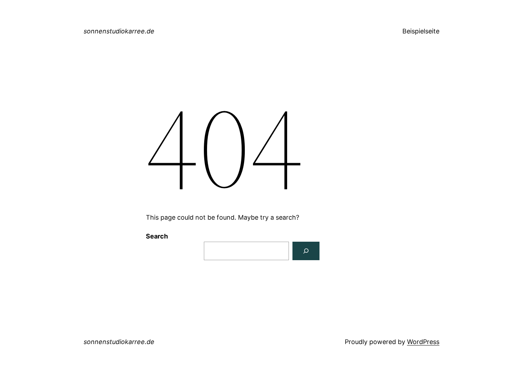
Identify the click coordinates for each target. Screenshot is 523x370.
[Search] (305, 251)
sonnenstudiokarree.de (119, 31)
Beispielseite (420, 31)
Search (157, 236)
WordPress (423, 341)
